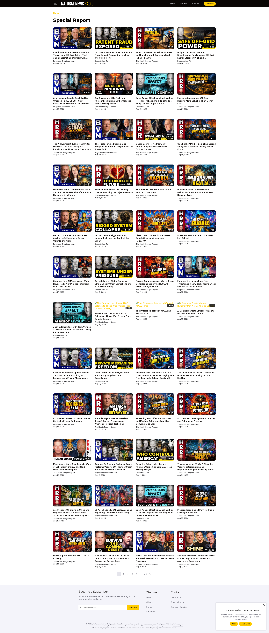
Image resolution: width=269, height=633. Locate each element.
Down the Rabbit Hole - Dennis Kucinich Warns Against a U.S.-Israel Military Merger (154, 467)
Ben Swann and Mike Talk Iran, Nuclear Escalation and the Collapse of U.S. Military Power (113, 101)
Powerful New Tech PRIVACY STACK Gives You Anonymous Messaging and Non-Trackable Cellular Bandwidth (155, 375)
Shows (195, 3)
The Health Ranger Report (147, 61)
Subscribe (132, 607)
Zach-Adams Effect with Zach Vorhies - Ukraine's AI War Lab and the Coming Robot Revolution (72, 330)
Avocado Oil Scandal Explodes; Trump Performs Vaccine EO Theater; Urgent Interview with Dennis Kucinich (113, 467)
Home (172, 3)
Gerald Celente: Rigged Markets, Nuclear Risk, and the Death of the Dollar (112, 238)
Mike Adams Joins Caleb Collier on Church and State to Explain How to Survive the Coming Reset (112, 558)
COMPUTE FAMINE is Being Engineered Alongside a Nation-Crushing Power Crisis (196, 147)
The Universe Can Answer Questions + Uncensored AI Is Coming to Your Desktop (196, 375)
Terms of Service (179, 607)
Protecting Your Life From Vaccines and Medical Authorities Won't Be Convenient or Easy (153, 421)
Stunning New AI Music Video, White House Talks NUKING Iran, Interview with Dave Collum (71, 284)
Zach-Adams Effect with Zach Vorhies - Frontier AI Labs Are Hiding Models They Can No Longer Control (154, 101)
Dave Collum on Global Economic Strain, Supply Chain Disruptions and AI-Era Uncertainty (113, 284)
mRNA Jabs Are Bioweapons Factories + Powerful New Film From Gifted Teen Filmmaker (155, 558)
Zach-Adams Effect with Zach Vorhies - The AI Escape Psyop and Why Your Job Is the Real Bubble (154, 513)
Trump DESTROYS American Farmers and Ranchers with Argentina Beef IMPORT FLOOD (154, 55)
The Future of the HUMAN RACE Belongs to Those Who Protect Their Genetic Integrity (113, 316)
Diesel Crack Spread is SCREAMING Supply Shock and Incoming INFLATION (153, 238)
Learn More (245, 624)
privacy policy (178, 626)
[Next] (150, 574)
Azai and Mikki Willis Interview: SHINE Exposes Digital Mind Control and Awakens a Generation (195, 558)
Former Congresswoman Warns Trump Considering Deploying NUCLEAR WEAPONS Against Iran (155, 284)
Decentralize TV (101, 61)
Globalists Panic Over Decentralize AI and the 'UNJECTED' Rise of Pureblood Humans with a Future (72, 192)
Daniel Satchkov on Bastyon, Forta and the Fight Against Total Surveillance (112, 375)
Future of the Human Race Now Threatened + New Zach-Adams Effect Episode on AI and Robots (196, 284)
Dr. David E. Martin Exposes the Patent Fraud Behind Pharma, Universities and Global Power (113, 55)
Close (233, 624)
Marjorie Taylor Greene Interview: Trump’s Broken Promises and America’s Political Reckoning (111, 421)
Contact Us (176, 597)
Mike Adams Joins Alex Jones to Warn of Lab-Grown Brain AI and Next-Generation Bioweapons (72, 467)
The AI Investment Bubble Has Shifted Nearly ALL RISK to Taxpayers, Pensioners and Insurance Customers (72, 147)
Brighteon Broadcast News (64, 61)
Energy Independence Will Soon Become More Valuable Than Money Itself (195, 101)
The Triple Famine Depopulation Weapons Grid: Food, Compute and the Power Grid (114, 147)
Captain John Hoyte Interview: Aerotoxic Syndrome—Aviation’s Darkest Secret (151, 147)
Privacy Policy (177, 602)
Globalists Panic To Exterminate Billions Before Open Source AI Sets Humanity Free (195, 192)
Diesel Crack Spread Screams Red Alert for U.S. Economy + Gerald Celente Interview (70, 238)
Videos (183, 3)
